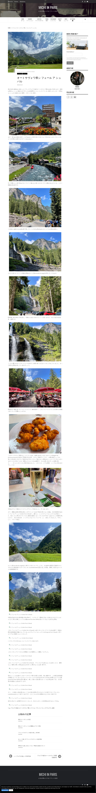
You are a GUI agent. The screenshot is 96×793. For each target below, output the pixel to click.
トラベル (19, 73)
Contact (16, 1)
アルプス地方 (15, 708)
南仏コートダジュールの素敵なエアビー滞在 (29, 726)
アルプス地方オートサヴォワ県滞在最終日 (47, 756)
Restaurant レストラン (53, 19)
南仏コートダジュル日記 (24, 719)
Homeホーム (22, 19)
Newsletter (22, 1)
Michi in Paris (48, 7)
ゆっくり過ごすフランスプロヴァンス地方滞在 (30, 739)
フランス (25, 73)
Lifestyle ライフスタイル (39, 19)
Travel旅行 (46, 19)
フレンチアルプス (46, 708)
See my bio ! (77, 89)
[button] (5, 790)
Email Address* (70, 51)
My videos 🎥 (72, 19)
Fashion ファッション (29, 19)
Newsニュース (66, 19)
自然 (53, 708)
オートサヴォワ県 (24, 708)
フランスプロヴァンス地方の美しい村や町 (29, 732)
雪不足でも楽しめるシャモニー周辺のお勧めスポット (31, 745)
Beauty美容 (60, 19)
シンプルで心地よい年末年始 (22, 756)
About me (10, 1)
